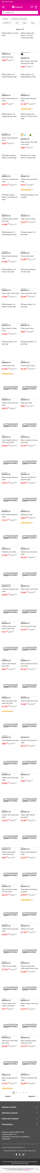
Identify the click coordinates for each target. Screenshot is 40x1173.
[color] (22, 54)
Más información (27, 1169)
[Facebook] (16, 1154)
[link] (10, 48)
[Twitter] (20, 1154)
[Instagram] (23, 1154)
